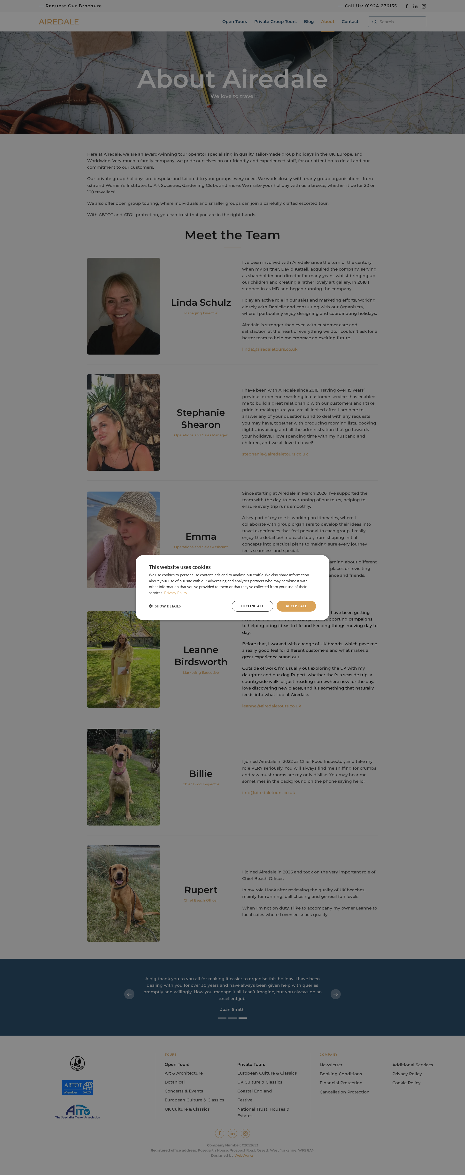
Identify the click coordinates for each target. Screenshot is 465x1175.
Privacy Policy (175, 592)
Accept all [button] (296, 606)
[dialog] (232, 587)
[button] (165, 606)
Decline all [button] (252, 606)
